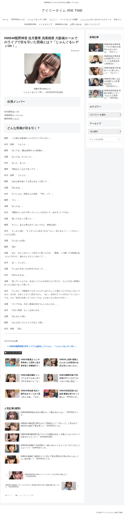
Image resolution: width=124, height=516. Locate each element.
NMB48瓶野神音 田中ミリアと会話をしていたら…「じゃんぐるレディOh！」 (43, 346)
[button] (119, 139)
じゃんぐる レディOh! (14, 353)
